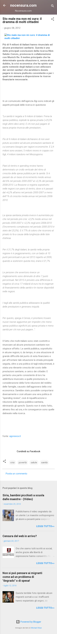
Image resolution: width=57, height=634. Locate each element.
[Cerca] (52, 6)
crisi (12, 462)
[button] (52, 19)
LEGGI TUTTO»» (45, 526)
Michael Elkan (36, 628)
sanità (44, 462)
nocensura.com (23, 5)
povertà (23, 462)
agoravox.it (15, 436)
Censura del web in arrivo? (20, 536)
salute (34, 462)
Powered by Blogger (30, 621)
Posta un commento (16, 473)
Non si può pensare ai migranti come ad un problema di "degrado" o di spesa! (22, 576)
